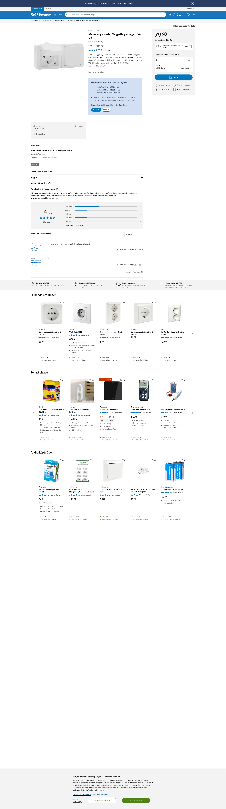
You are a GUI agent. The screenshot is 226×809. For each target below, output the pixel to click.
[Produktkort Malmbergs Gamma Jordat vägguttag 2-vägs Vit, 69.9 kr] (113, 313)
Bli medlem (96, 109)
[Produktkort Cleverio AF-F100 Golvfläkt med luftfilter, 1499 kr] (82, 391)
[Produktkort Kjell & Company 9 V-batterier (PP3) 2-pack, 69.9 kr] (174, 471)
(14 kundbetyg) (177, 337)
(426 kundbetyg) (55, 495)
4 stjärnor (68, 210)
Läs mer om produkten (97, 72)
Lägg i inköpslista (181, 26)
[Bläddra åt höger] (192, 334)
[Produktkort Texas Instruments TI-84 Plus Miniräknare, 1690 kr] (144, 391)
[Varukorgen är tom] (194, 14)
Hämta (175, 77)
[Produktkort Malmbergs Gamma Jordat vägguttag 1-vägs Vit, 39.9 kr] (52, 313)
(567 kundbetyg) (86, 415)
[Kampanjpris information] (113, 417)
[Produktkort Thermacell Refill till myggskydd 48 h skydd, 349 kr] (52, 471)
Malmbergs (100, 41)
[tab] (37, 9)
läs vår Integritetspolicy (100, 794)
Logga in (106, 109)
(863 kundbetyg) (116, 413)
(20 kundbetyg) (54, 415)
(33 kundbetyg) (177, 412)
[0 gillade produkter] (188, 14)
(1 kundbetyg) (85, 335)
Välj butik (53, 360)
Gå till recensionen (39, 134)
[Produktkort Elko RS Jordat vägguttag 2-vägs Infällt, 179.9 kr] (174, 313)
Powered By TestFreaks (131, 272)
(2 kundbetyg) (146, 495)
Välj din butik (160, 68)
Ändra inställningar (77, 800)
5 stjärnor (68, 207)
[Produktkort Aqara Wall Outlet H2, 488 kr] (82, 313)
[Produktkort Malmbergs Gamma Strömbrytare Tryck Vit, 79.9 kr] (113, 471)
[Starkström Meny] (53, 21)
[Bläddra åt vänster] (33, 334)
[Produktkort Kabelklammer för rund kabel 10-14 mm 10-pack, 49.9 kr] (144, 471)
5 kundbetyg (105, 50)
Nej (140, 250)
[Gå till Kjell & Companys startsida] (41, 14)
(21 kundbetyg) (146, 413)
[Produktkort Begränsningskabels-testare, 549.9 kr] (174, 391)
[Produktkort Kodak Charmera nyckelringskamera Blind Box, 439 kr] (52, 391)
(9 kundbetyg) (54, 337)
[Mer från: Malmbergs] (36, 146)
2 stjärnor (68, 218)
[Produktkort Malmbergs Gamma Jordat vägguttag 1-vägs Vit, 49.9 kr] (144, 313)
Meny (60, 14)
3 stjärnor (68, 214)
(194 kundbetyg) (86, 495)
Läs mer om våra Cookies (82, 794)
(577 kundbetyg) (178, 492)
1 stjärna (68, 221)
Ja (135, 250)
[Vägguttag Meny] (65, 21)
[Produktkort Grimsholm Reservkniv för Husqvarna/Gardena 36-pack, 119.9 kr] (82, 471)
